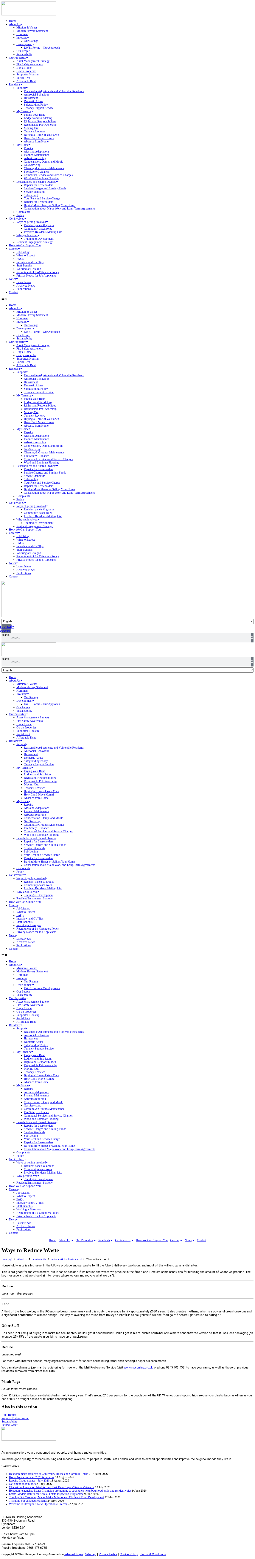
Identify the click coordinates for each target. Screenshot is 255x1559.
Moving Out (31, 128)
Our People (23, 51)
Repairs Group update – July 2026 (29, 1480)
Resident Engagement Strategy (34, 242)
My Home (22, 144)
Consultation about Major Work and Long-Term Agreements (59, 208)
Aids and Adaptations (36, 151)
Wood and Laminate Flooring (41, 178)
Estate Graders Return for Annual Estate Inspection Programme (46, 1494)
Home (12, 20)
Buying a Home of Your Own (41, 134)
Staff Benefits (24, 265)
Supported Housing (27, 74)
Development (24, 44)
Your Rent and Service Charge (42, 198)
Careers (13, 248)
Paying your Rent (34, 114)
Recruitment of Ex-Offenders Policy (37, 272)
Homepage (7, 1259)
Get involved (16, 218)
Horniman (22, 34)
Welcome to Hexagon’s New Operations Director (38, 1504)
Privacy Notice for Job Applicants (36, 275)
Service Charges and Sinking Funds (45, 188)
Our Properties (17, 57)
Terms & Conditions (153, 1554)
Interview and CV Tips (29, 262)
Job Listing (22, 252)
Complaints (23, 211)
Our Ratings (31, 40)
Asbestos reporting (35, 158)
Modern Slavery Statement (32, 30)
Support (21, 87)
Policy (20, 215)
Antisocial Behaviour (36, 94)
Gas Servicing (32, 164)
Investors (21, 37)
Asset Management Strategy (32, 61)
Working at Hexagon (28, 268)
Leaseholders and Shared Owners (36, 181)
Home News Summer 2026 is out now (31, 1477)
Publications (23, 288)
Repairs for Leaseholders (38, 185)
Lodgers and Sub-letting (38, 118)
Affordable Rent (26, 81)
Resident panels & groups (39, 225)
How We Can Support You (25, 245)
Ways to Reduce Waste (15, 1418)
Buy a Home (24, 67)
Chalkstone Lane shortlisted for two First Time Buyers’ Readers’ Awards (51, 1487)
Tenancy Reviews (34, 131)
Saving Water (9, 1424)
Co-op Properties (26, 71)
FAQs (20, 258)
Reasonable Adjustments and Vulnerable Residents (54, 91)
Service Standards (34, 191)
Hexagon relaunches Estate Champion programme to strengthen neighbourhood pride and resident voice (70, 1490)
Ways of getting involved (31, 221)
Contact (13, 292)
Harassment (31, 97)
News (12, 278)
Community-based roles (38, 228)
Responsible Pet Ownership (40, 124)
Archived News (25, 285)
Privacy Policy (108, 1554)
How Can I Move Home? (39, 138)
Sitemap (90, 1554)
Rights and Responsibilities (40, 121)
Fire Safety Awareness (29, 64)
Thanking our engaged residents (28, 1500)
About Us (15, 24)
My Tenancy (23, 111)
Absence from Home (36, 141)
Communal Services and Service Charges (48, 175)
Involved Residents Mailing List (43, 232)
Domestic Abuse (33, 101)
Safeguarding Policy (36, 104)
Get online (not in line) (22, 1483)
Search (5, 634)
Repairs (28, 148)
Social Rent (23, 77)
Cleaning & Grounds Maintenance (44, 168)
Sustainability (24, 54)
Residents (14, 84)
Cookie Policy (129, 1554)
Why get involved (27, 235)
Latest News (23, 282)
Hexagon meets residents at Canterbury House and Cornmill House (48, 1473)
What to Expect (25, 255)
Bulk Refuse (8, 1414)
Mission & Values (26, 27)
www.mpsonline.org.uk (138, 1367)
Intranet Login (73, 1554)
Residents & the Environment (66, 1259)
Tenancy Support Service (39, 107)
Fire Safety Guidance (36, 171)
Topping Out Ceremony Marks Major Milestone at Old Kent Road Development (56, 1497)
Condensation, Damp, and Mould (43, 161)
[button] (127, 298)
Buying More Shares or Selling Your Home (49, 205)
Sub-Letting (31, 195)
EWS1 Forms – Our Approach (42, 47)
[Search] (252, 637)
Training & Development (38, 238)
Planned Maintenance (36, 154)
